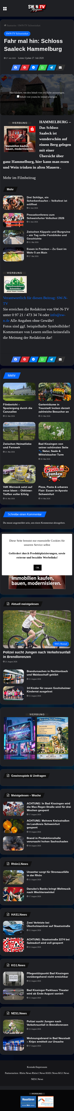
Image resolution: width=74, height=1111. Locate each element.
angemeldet (19, 522)
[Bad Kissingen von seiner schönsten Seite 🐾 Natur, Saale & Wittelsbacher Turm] (55, 431)
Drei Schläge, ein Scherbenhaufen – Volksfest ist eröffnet (47, 201)
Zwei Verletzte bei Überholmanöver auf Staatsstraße (48, 924)
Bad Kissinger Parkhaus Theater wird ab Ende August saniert (47, 992)
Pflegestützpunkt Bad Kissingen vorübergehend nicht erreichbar (48, 975)
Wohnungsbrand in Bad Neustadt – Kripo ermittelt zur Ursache (48, 1040)
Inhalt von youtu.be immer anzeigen (38, 96)
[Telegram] (50, 67)
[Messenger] (32, 67)
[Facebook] (15, 67)
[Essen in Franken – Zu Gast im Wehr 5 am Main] (13, 254)
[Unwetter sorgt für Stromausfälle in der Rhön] (13, 877)
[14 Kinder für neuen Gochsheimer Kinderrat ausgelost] (13, 693)
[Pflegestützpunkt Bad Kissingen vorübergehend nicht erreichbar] (13, 979)
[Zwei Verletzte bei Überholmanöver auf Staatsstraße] (13, 928)
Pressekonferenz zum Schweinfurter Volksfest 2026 (45, 216)
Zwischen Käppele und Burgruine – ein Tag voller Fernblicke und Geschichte (48, 235)
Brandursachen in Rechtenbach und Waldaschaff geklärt (47, 673)
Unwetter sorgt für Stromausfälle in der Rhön (48, 873)
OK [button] (37, 567)
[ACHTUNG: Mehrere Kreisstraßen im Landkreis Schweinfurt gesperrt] (13, 826)
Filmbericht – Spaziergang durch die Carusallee (17, 408)
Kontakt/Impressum (37, 1067)
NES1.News (37, 1079)
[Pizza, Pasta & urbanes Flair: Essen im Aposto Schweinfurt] (55, 474)
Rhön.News (25, 1073)
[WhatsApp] (41, 67)
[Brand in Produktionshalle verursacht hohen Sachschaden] (13, 843)
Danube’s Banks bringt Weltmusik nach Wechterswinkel (49, 890)
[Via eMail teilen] (59, 67)
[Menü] (5, 9)
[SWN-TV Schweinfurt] (37, 8)
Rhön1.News (38, 1073)
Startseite (11, 25)
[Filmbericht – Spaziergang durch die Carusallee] (19, 392)
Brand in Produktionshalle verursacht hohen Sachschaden (47, 840)
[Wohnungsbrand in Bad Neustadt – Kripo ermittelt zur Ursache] (13, 1043)
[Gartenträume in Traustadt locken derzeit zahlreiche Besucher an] (55, 392)
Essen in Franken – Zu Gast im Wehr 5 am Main (46, 250)
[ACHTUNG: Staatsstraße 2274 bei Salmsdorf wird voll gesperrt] (13, 945)
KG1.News (63, 1073)
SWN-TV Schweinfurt (29, 25)
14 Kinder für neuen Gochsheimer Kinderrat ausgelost (48, 690)
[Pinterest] (24, 67)
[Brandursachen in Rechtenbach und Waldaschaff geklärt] (13, 676)
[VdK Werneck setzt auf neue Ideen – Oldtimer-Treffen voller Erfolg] (19, 474)
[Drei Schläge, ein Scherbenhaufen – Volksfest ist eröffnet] (13, 203)
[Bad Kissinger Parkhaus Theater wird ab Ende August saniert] (13, 994)
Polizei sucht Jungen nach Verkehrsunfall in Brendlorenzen (47, 1023)
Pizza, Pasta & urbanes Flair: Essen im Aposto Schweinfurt (53, 490)
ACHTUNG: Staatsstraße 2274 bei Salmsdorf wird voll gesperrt (48, 941)
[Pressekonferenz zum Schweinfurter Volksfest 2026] (13, 220)
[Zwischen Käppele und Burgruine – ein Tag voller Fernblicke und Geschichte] (13, 237)
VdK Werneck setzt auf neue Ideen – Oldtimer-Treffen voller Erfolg (17, 490)
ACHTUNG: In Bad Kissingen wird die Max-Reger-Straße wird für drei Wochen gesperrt (49, 807)
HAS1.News (52, 1073)
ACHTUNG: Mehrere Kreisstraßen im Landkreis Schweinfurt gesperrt (48, 824)
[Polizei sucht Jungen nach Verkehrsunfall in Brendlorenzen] (13, 1027)
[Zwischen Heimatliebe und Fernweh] (19, 431)
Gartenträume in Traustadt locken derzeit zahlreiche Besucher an (54, 408)
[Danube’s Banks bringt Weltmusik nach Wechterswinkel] (13, 894)
